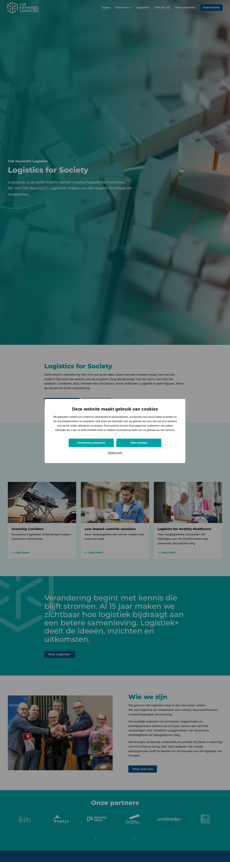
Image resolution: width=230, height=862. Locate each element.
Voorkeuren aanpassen (91, 442)
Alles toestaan (138, 442)
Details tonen (115, 452)
